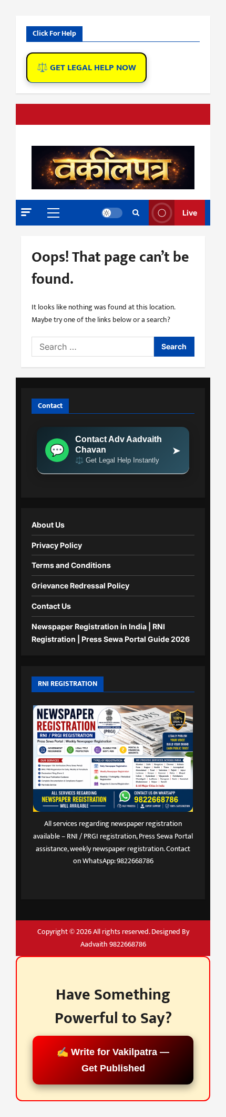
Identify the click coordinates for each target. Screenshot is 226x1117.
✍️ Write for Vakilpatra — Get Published (113, 1060)
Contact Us (51, 606)
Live (189, 212)
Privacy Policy (57, 545)
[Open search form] (135, 212)
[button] (26, 212)
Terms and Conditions (71, 565)
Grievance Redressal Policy (80, 585)
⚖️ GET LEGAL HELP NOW (86, 67)
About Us (48, 524)
